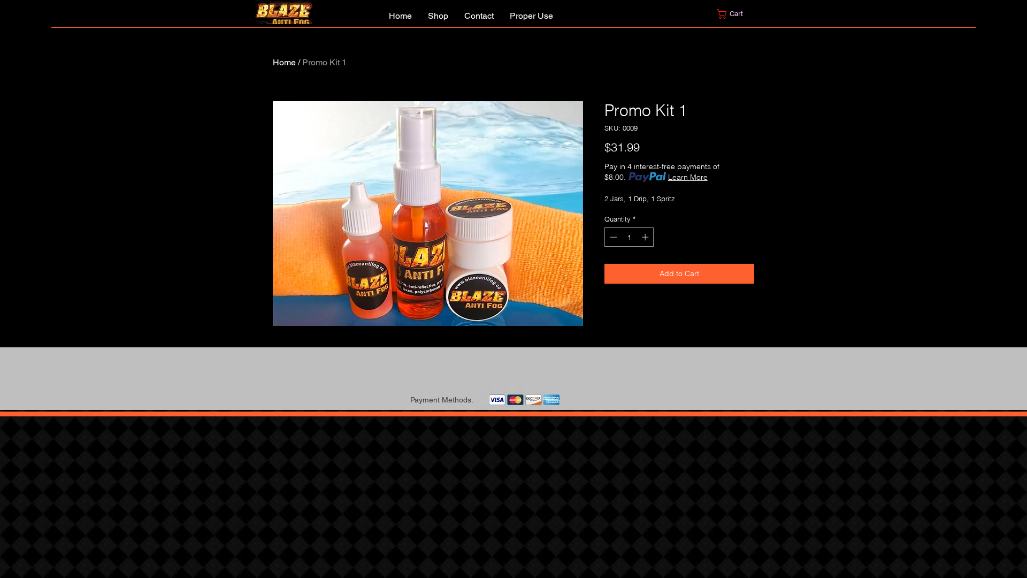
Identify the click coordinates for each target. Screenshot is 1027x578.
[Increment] (646, 237)
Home (284, 62)
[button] (737, 14)
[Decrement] (612, 237)
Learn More (688, 177)
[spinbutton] (629, 237)
